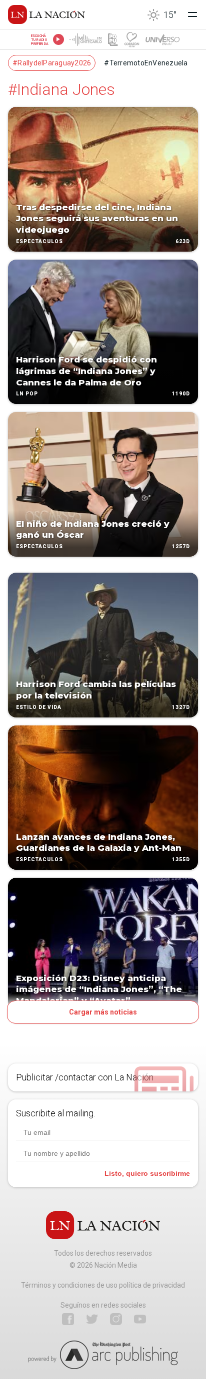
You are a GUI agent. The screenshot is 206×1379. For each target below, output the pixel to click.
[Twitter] (92, 1319)
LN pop (27, 394)
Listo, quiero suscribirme (147, 1173)
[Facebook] (68, 1319)
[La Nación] (46, 14)
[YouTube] (140, 1319)
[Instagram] (116, 1319)
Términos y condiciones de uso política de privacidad (103, 1285)
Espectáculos (39, 241)
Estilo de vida (39, 707)
